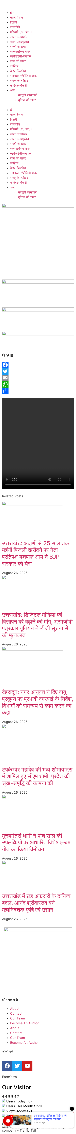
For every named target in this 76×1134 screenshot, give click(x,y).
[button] (38, 104)
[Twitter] (38, 371)
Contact (16, 1013)
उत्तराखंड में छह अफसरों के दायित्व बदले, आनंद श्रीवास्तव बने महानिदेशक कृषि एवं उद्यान (36, 903)
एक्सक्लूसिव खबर (20, 51)
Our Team (17, 1018)
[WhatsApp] (38, 384)
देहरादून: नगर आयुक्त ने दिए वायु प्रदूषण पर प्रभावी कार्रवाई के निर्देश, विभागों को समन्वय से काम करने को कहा (37, 702)
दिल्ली (13, 22)
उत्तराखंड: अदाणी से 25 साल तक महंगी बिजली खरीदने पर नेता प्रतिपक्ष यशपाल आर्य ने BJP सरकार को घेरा (35, 553)
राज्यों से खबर (18, 47)
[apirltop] (38, 335)
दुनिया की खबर (27, 100)
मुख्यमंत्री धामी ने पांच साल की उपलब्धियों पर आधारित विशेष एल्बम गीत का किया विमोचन (36, 842)
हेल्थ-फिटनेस (18, 71)
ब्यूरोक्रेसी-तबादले (20, 56)
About (14, 1008)
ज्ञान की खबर (18, 61)
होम (12, 13)
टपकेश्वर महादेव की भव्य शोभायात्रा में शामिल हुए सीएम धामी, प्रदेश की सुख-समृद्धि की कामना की (37, 776)
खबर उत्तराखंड (18, 37)
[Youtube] (27, 1066)
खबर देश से (17, 17)
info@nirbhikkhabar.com (37, 1000)
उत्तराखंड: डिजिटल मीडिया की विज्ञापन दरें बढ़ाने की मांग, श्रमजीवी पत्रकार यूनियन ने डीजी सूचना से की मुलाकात (37, 625)
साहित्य (14, 66)
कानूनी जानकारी (27, 95)
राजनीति (15, 27)
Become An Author (24, 1023)
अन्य (12, 90)
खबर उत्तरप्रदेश (19, 42)
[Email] (38, 378)
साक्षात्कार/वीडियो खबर (23, 76)
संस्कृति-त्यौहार (19, 81)
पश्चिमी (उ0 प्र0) (21, 32)
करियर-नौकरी (18, 85)
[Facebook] (38, 365)
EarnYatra (9, 1077)
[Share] (38, 391)
